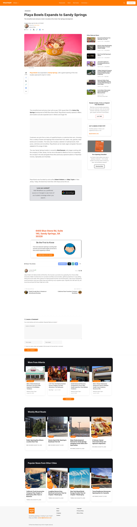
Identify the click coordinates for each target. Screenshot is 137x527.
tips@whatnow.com (94, 133)
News (28, 487)
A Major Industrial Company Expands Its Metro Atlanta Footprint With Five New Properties (105, 72)
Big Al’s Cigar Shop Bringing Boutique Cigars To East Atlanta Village (105, 47)
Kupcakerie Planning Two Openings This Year (104, 38)
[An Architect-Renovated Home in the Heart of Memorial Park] (91, 92)
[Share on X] (33, 29)
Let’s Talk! (99, 116)
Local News (30, 381)
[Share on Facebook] (30, 29)
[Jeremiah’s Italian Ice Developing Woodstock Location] (91, 63)
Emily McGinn (107, 41)
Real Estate (76, 3)
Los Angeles (96, 487)
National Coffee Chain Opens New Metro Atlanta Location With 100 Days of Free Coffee (104, 82)
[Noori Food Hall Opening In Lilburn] (91, 56)
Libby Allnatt (36, 25)
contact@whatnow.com (44, 517)
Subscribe (131, 3)
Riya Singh (106, 76)
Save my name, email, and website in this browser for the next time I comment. (44, 346)
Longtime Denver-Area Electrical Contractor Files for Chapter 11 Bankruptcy (57, 493)
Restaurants (62, 3)
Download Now (99, 166)
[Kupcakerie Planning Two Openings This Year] (91, 39)
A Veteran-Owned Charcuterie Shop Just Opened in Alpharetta (99, 441)
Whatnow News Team (31, 391)
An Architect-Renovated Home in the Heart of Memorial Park (104, 91)
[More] (42, 29)
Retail (69, 3)
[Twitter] (79, 271)
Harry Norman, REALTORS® (103, 96)
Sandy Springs (52, 72)
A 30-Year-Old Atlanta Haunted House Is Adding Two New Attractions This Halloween (57, 385)
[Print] (39, 29)
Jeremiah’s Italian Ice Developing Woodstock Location (103, 63)
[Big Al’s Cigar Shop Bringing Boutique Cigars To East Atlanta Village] (91, 47)
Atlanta (29, 436)
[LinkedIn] (81, 271)
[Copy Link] (36, 29)
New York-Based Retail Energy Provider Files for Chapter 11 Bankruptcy (77, 493)
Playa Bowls (33, 72)
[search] (124, 3)
